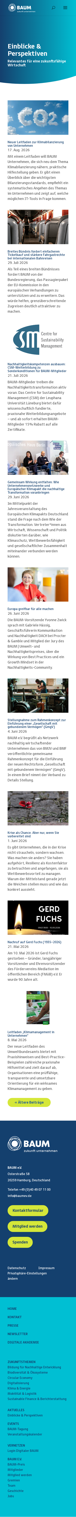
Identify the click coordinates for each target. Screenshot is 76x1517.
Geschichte (16, 1491)
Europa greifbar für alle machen (31, 609)
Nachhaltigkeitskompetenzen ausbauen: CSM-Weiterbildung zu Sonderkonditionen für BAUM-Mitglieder (37, 368)
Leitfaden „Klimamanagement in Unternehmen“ (31, 1034)
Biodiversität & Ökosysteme (28, 1373)
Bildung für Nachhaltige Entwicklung (34, 1367)
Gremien (14, 1480)
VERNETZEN (16, 1446)
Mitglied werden (27, 1226)
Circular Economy (20, 1378)
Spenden (20, 1242)
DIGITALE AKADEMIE (23, 1342)
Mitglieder (15, 1470)
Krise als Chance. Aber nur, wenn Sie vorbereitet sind (33, 834)
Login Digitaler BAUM (23, 1451)
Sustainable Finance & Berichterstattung (37, 1399)
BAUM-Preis (16, 1465)
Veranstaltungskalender (25, 1434)
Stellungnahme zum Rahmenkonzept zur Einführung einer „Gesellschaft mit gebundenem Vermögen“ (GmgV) (37, 723)
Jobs (11, 1496)
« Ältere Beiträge (29, 1102)
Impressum (46, 1268)
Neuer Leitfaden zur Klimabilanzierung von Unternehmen (36, 144)
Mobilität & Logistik (22, 1394)
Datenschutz (17, 1268)
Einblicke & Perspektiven (25, 1415)
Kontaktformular (27, 1210)
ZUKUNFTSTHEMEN (21, 1362)
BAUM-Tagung (18, 1429)
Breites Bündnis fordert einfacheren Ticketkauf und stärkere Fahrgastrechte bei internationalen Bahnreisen (36, 255)
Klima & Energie (19, 1388)
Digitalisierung (18, 1383)
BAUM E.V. (15, 1459)
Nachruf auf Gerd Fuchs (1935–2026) (34, 942)
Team (11, 1486)
